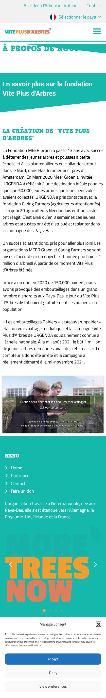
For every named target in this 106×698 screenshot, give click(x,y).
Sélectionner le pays (77, 17)
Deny (53, 672)
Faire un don (22, 491)
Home (16, 467)
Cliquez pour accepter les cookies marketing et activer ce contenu (53, 404)
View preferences (53, 686)
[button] (98, 624)
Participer (20, 475)
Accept (53, 659)
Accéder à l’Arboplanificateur (50, 5)
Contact (94, 5)
